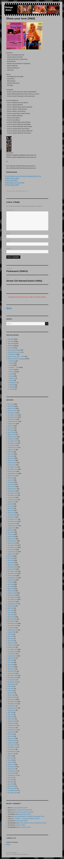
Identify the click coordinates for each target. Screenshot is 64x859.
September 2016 (13, 630)
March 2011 (11, 764)
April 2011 (11, 762)
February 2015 (12, 671)
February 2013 (12, 721)
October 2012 (12, 727)
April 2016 (11, 640)
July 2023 (10, 452)
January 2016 (12, 647)
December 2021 (12, 493)
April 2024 (11, 432)
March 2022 (11, 486)
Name (8, 233)
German (12, 372)
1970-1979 (11, 341)
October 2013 (12, 706)
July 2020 (11, 530)
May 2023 (11, 456)
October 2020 (12, 523)
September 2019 (13, 551)
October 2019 (12, 549)
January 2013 (12, 723)
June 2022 (11, 480)
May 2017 (11, 612)
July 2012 (10, 734)
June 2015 (11, 662)
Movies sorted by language (16, 358)
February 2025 (12, 410)
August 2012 (11, 732)
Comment (9, 210)
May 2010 (11, 782)
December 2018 (12, 571)
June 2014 (11, 688)
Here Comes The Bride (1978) (23, 810)
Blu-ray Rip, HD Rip (14, 350)
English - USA (25, 191)
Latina (11, 380)
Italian (11, 376)
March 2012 (11, 738)
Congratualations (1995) (20, 807)
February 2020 (12, 541)
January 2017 (12, 621)
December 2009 (13, 790)
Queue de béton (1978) (24, 814)
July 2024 (11, 426)
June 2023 (11, 454)
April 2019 (11, 562)
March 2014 (11, 695)
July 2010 (10, 777)
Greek (11, 374)
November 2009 (13, 792)
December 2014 (12, 675)
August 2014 (11, 684)
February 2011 (12, 766)
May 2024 (11, 430)
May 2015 (11, 664)
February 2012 (12, 740)
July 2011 (10, 756)
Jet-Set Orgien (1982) (12, 185)
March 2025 (11, 408)
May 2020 (11, 534)
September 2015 (13, 656)
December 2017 (12, 597)
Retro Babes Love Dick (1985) (15, 182)
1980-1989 (18, 191)
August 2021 (11, 502)
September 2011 (12, 751)
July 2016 (10, 634)
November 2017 (12, 599)
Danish (11, 363)
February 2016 (12, 645)
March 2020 (11, 538)
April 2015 (11, 667)
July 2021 (10, 504)
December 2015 (12, 649)
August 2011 (11, 753)
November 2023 (12, 443)
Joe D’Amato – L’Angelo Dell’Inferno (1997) (26, 818)
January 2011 (12, 769)
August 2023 (11, 449)
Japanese (12, 378)
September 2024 (13, 421)
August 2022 (12, 475)
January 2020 (12, 543)
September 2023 (13, 447)
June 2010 (11, 779)
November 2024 (13, 417)
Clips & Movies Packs (14, 352)
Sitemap (8, 854)
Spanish (12, 385)
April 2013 (11, 716)
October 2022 (12, 471)
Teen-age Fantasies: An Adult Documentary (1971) (29, 816)
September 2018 (13, 578)
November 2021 (12, 495)
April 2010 (11, 784)
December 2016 (12, 623)
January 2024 (12, 439)
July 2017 (10, 608)
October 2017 (12, 601)
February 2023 (12, 462)
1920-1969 (11, 339)
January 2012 (12, 743)
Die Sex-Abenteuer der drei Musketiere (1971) (32, 823)
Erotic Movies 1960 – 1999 (16, 356)
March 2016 (11, 643)
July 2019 (10, 556)
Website (8, 248)
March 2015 (11, 669)
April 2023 (11, 458)
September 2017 (13, 604)
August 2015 (11, 658)
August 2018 (11, 580)
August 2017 (11, 606)
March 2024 (11, 434)
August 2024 (12, 423)
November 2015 (12, 651)
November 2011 (12, 747)
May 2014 (11, 690)
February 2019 (12, 567)
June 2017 (11, 610)
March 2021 (11, 512)
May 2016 (11, 638)
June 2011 (10, 758)
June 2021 (11, 506)
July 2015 (10, 660)
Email (8, 241)
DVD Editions (12, 354)
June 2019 (11, 558)
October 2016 (12, 627)
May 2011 (10, 760)
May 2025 (11, 404)
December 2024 (13, 415)
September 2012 (13, 730)
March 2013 (11, 719)
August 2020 (12, 528)
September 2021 (13, 499)
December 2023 (12, 441)
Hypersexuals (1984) (12, 178)
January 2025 (12, 413)
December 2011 (12, 745)
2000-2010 (11, 348)
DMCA (8, 844)
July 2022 (11, 478)
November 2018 (12, 573)
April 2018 (11, 588)
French (11, 369)
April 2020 (11, 536)
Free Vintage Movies (11, 852)
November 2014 (12, 677)
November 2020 (13, 521)
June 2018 (11, 584)
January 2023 (12, 465)
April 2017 (11, 614)
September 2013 (13, 708)
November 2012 (12, 725)
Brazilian (12, 361)
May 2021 (11, 508)
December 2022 (12, 467)
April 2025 (11, 406)
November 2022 (13, 469)
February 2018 (12, 593)
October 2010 (12, 773)
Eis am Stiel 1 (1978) (24, 827)
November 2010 (12, 771)
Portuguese (13, 382)
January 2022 (12, 491)
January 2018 (12, 595)
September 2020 (13, 525)
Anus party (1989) (11, 180)
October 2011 (12, 749)
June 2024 (11, 428)
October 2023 (12, 445)
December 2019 (12, 545)
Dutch (11, 365)
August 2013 (11, 710)
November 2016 (12, 625)
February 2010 (12, 788)
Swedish (12, 387)
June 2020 (11, 532)
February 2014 (12, 697)
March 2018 (11, 591)
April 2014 (11, 693)
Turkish (12, 389)
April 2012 (11, 736)
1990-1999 (11, 345)
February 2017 (12, 619)
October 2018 (12, 575)
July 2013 (10, 712)
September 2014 (13, 682)
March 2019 (11, 565)
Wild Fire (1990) (20, 825)
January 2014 (12, 699)
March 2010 (11, 786)
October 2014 (12, 680)
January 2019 (12, 569)
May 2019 (11, 560)
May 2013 (11, 714)
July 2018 (10, 582)
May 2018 (11, 586)
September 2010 (13, 775)
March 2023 (11, 460)
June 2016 (11, 636)
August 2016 (11, 632)
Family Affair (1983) (22, 820)
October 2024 (12, 419)
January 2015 (12, 673)
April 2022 (11, 484)
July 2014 (10, 686)
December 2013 (12, 701)
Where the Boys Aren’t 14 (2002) (23, 812)
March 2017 (11, 617)
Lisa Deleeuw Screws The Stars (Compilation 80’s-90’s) (23, 176)
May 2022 (11, 482)
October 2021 (12, 497)
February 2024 (12, 436)
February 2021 (12, 515)
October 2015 (12, 654)
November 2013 (12, 703)
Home (9, 308)
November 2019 (12, 547)
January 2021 (12, 517)
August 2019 (11, 554)
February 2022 (12, 489)
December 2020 (13, 519)
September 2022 (13, 473)
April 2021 (11, 510)
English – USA (13, 367)
